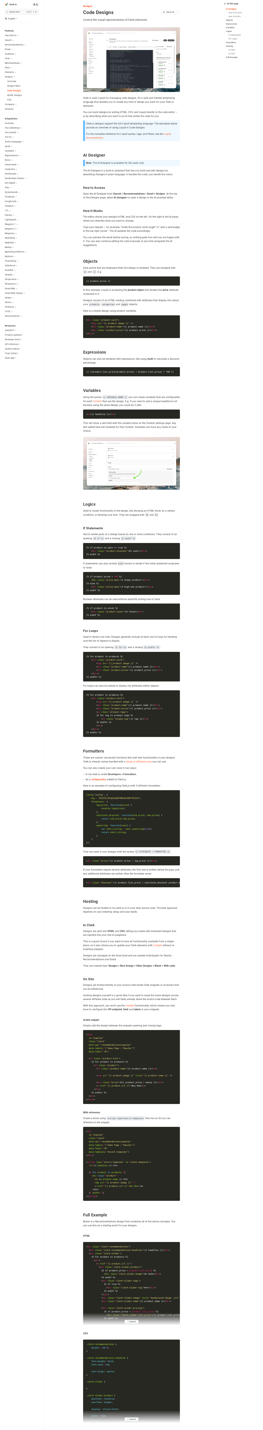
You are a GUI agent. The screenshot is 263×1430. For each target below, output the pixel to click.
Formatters (231, 42)
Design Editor (13, 86)
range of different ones (139, 761)
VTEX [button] (7, 311)
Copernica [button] (10, 169)
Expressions (231, 24)
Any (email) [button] (10, 132)
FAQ (9, 100)
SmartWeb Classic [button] (14, 293)
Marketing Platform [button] (14, 252)
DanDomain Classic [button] (14, 178)
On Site (231, 53)
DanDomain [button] (10, 173)
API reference (11, 344)
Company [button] (9, 104)
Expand (133, 1322)
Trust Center (11, 353)
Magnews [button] (9, 233)
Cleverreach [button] (11, 164)
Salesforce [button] (10, 265)
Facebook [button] (10, 196)
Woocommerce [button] (12, 316)
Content (97, 401)
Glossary (9, 109)
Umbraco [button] (9, 307)
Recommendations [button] (14, 44)
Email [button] (7, 49)
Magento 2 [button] (10, 229)
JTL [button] (7, 210)
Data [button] (7, 67)
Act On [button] (8, 137)
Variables (230, 27)
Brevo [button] (8, 160)
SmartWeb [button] (10, 288)
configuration (98, 779)
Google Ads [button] (10, 201)
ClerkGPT (9, 330)
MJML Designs (14, 95)
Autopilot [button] (9, 151)
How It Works (234, 16)
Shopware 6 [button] (11, 284)
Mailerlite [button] (9, 242)
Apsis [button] (7, 146)
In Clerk (231, 50)
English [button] (11, 18)
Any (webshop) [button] (12, 128)
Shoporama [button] (10, 279)
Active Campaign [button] (13, 141)
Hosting (229, 46)
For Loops (232, 39)
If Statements (234, 35)
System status (12, 349)
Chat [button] (7, 58)
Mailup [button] (8, 247)
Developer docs (12, 339)
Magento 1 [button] (10, 224)
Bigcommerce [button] (11, 155)
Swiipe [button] (8, 297)
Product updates (13, 335)
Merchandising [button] (12, 63)
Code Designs (14, 90)
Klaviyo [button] (8, 215)
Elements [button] (9, 72)
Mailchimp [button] (10, 238)
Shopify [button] (8, 274)
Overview (11, 81)
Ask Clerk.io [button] (10, 35)
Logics (229, 31)
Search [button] (8, 40)
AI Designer (231, 9)
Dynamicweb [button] (11, 192)
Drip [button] (7, 187)
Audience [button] (9, 54)
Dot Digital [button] (10, 183)
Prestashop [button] (10, 261)
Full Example (231, 57)
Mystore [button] (9, 256)
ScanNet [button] (9, 270)
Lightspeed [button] (10, 219)
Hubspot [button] (9, 206)
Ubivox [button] (8, 302)
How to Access (235, 12)
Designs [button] (9, 76)
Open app (9, 358)
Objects (229, 20)
